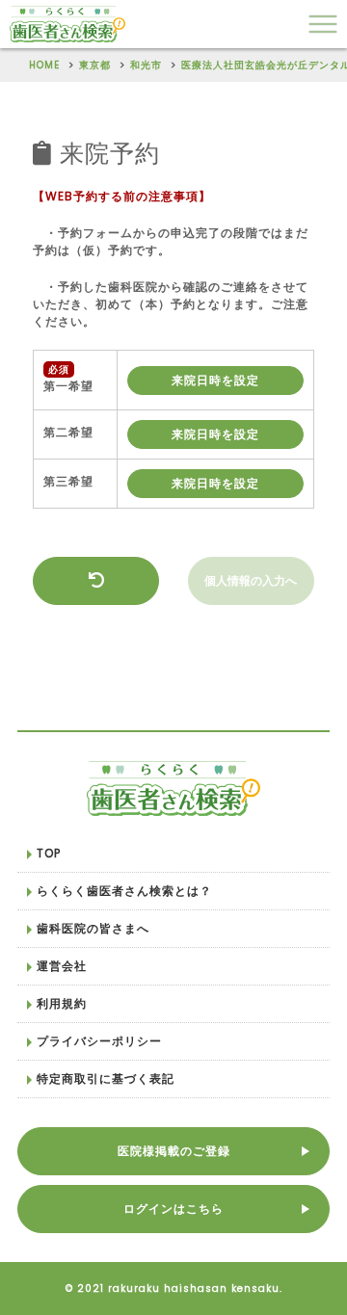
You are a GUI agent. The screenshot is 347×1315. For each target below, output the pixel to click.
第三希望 (68, 481)
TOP (49, 853)
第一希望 (68, 386)
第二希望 (68, 432)
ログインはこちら (173, 1208)
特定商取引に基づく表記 (105, 1078)
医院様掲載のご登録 (174, 1151)
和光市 (146, 65)
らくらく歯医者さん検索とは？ (124, 890)
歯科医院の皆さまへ (93, 928)
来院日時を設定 (215, 380)
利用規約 (62, 1003)
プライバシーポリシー (99, 1041)
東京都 (95, 65)
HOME (44, 65)
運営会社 (62, 966)
